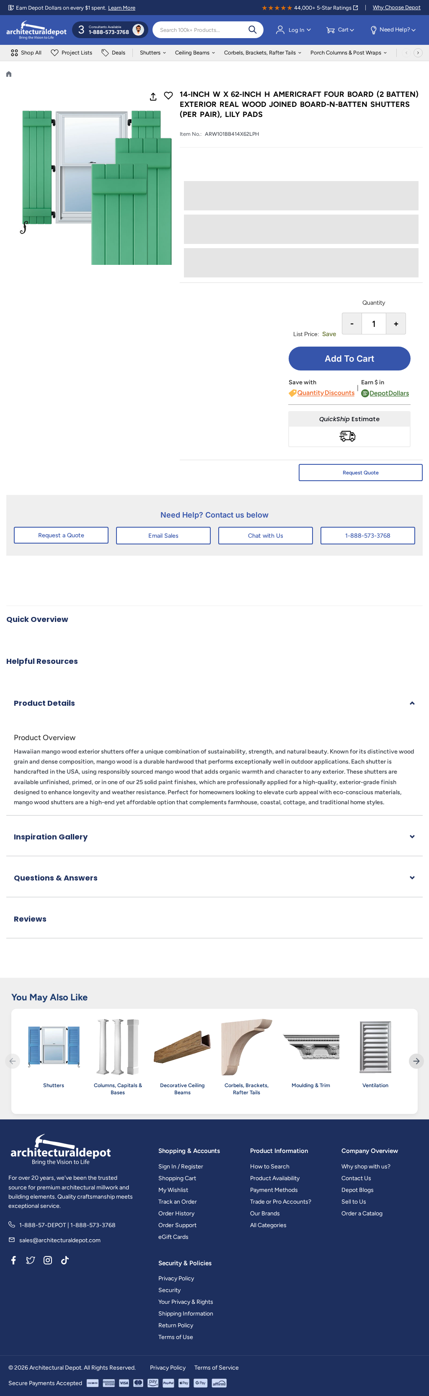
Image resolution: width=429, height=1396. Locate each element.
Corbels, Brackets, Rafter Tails (260, 52)
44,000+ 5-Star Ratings (322, 7)
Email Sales (163, 535)
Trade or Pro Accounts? (280, 1201)
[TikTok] (65, 1262)
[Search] (252, 29)
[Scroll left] (406, 52)
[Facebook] (13, 1262)
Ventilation (375, 1085)
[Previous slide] (12, 1061)
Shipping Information (185, 1313)
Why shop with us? (365, 1166)
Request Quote (361, 472)
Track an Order (177, 1201)
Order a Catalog (361, 1213)
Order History (176, 1213)
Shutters (150, 52)
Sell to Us (353, 1201)
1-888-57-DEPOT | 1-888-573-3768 (67, 1225)
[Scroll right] (418, 52)
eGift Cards (173, 1237)
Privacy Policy (176, 1278)
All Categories (268, 1225)
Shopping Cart (177, 1178)
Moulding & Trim (311, 1085)
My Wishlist (173, 1190)
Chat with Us (265, 535)
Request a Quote (61, 535)
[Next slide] (416, 1061)
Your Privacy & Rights (185, 1301)
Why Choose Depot (397, 7)
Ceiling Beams (192, 52)
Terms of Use (175, 1337)
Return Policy (175, 1325)
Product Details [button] (44, 703)
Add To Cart (349, 358)
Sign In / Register (180, 1166)
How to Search (269, 1166)
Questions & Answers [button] (56, 878)
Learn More (121, 8)
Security (169, 1290)
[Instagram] (48, 1262)
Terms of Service (216, 1367)
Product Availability (275, 1178)
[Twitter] (31, 1262)
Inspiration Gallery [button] (51, 836)
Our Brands (265, 1213)
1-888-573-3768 (367, 535)
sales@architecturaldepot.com (60, 1240)
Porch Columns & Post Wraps (345, 52)
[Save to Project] (168, 96)
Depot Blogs (357, 1190)
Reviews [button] (30, 919)
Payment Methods (274, 1190)
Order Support (177, 1225)
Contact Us (356, 1178)
